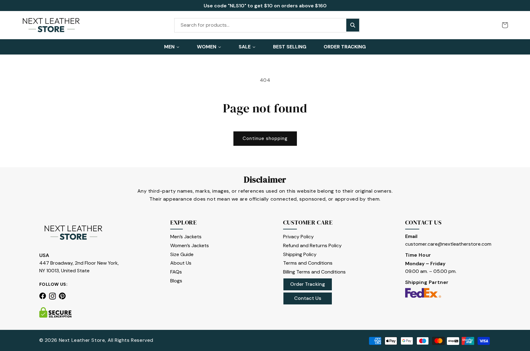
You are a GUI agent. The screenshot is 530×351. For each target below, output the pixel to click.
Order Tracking (307, 284)
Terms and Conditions (307, 263)
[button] (505, 25)
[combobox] (267, 25)
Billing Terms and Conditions (314, 272)
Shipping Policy (300, 254)
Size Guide (182, 254)
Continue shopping (265, 138)
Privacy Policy (298, 236)
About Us (180, 263)
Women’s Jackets (189, 245)
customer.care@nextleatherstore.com (448, 244)
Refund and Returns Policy (312, 245)
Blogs (176, 280)
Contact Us (307, 298)
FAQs (176, 272)
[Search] (352, 25)
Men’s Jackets (186, 236)
